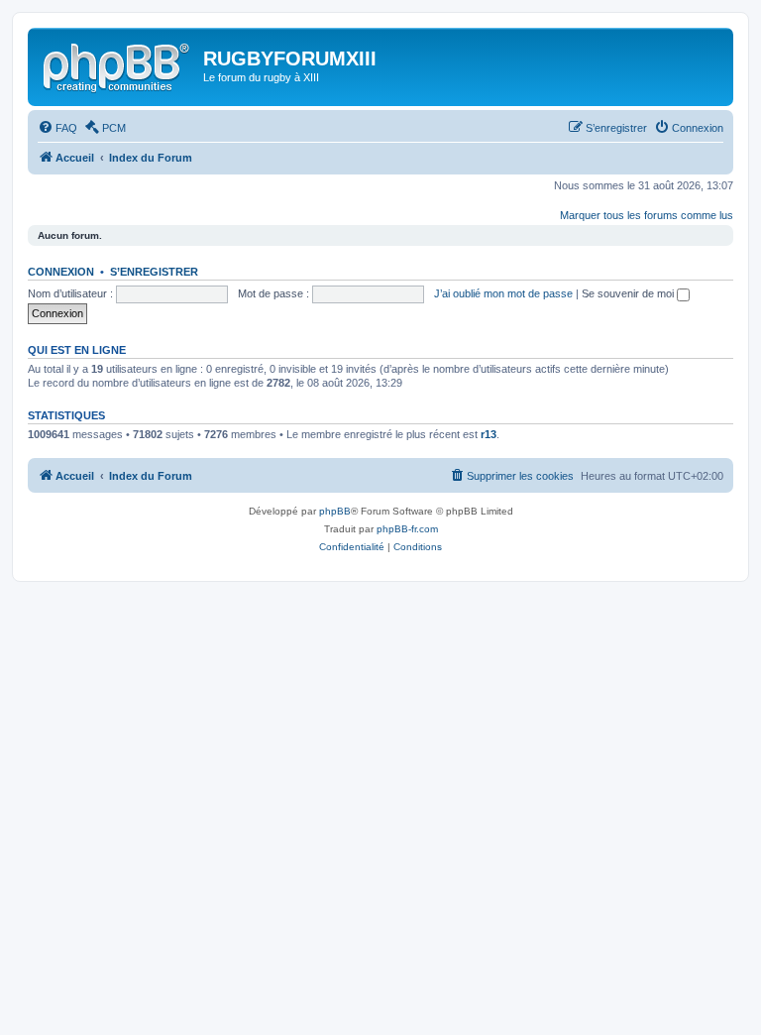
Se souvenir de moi (629, 293)
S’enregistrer (154, 272)
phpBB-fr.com (407, 528)
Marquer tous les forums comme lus (646, 215)
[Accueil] (118, 64)
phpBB (335, 511)
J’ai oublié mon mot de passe (503, 293)
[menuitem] (57, 128)
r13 (488, 434)
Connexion (61, 272)
